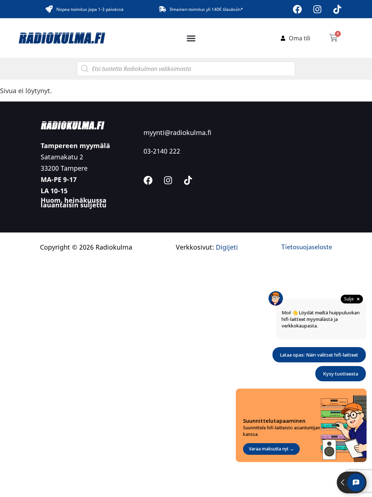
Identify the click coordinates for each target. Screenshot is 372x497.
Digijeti (227, 247)
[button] (191, 38)
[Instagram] (317, 9)
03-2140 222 (161, 151)
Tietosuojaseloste (306, 247)
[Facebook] (297, 9)
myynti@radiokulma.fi (177, 132)
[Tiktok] (337, 9)
